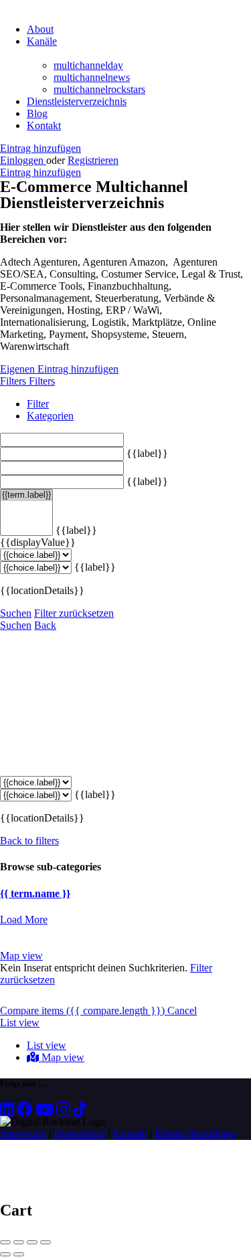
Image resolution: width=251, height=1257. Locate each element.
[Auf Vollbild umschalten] (32, 1242)
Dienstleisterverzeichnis (77, 101)
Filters (14, 381)
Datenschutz (80, 1133)
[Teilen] (18, 1242)
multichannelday (88, 65)
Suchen (15, 613)
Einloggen (23, 160)
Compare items (82, 1010)
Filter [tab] (38, 403)
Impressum (23, 1133)
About (40, 29)
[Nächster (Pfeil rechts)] (18, 1254)
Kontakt (44, 125)
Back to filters (29, 840)
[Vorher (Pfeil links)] (5, 1254)
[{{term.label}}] (26, 495)
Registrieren (93, 160)
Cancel (182, 1010)
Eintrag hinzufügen (40, 148)
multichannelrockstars (99, 89)
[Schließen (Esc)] (5, 1242)
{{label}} (147, 453)
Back (45, 625)
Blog (37, 113)
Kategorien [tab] (50, 415)
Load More (24, 919)
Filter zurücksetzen (74, 613)
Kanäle (42, 41)
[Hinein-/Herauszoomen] (45, 1242)
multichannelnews (92, 77)
